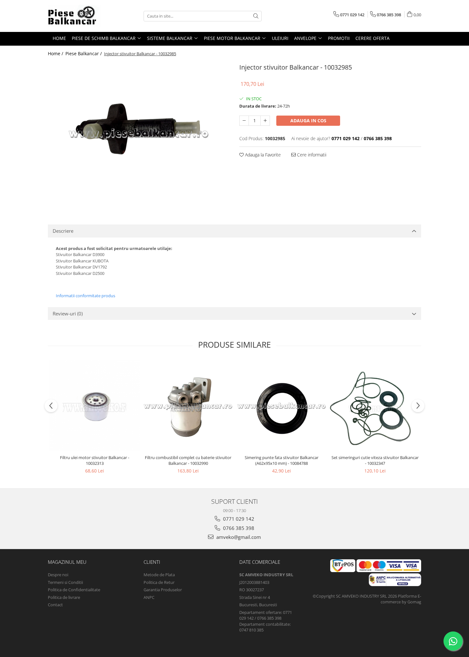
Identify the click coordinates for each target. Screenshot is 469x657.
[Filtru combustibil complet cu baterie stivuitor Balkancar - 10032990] (188, 405)
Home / (56, 53)
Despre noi (58, 575)
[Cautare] (256, 16)
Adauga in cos (308, 120)
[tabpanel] (139, 133)
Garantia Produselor (163, 590)
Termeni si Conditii (65, 582)
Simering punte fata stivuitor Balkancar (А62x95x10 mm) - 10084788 (281, 460)
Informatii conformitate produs (85, 295)
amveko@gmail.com (238, 537)
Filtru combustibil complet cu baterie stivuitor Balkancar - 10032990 (188, 460)
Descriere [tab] (63, 231)
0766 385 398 (238, 528)
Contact (55, 605)
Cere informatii (311, 155)
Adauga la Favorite (262, 155)
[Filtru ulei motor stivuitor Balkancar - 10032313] (94, 405)
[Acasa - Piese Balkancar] (80, 16)
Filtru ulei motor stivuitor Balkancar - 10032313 (94, 460)
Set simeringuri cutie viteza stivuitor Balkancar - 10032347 (375, 460)
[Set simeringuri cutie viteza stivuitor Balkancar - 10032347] (375, 405)
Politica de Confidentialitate (74, 590)
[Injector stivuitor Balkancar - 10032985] (139, 133)
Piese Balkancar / (84, 53)
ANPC (149, 597)
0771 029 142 (238, 519)
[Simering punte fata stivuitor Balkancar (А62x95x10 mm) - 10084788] (281, 405)
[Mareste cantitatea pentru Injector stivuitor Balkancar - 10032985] (265, 121)
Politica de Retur (159, 582)
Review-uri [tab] (68, 313)
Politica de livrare (64, 597)
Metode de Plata (159, 575)
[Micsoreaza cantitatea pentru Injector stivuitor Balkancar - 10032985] (244, 121)
